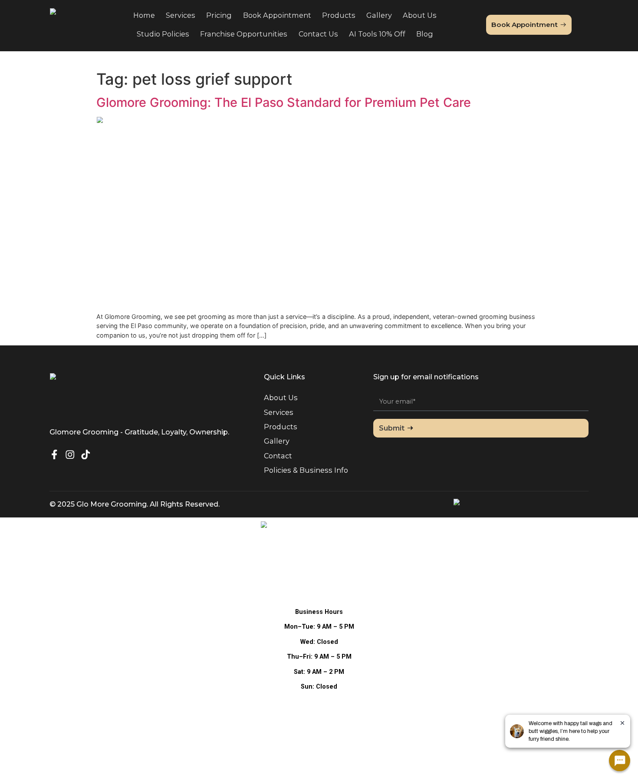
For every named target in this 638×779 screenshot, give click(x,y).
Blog (424, 34)
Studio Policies (163, 34)
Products (338, 15)
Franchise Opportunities (243, 34)
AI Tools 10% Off (377, 34)
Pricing (219, 15)
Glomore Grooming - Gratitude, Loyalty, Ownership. (139, 432)
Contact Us (318, 34)
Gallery (379, 15)
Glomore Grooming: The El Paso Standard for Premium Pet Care (283, 102)
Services (180, 15)
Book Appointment (277, 15)
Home (144, 15)
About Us (420, 15)
